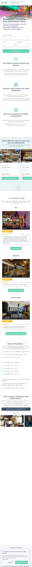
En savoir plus (5, 559)
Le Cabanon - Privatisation (7, 317)
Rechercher (16, 51)
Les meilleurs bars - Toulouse (11, 374)
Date (4, 42)
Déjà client (16, 413)
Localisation (19, 42)
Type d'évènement (7, 35)
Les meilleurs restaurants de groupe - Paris (15, 354)
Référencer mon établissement (16, 409)
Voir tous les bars (16, 248)
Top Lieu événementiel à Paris (12, 357)
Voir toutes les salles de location (16, 333)
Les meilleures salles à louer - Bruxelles (14, 388)
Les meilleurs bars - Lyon (10, 368)
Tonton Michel (7, 276)
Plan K (5, 228)
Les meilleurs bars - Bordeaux (12, 362)
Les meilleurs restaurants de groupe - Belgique (16, 566)
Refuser (10, 562)
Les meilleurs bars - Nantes (11, 371)
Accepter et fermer (21, 562)
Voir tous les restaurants (16, 290)
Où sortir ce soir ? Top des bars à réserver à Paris (17, 351)
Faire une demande (10, 178)
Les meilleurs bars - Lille (10, 365)
